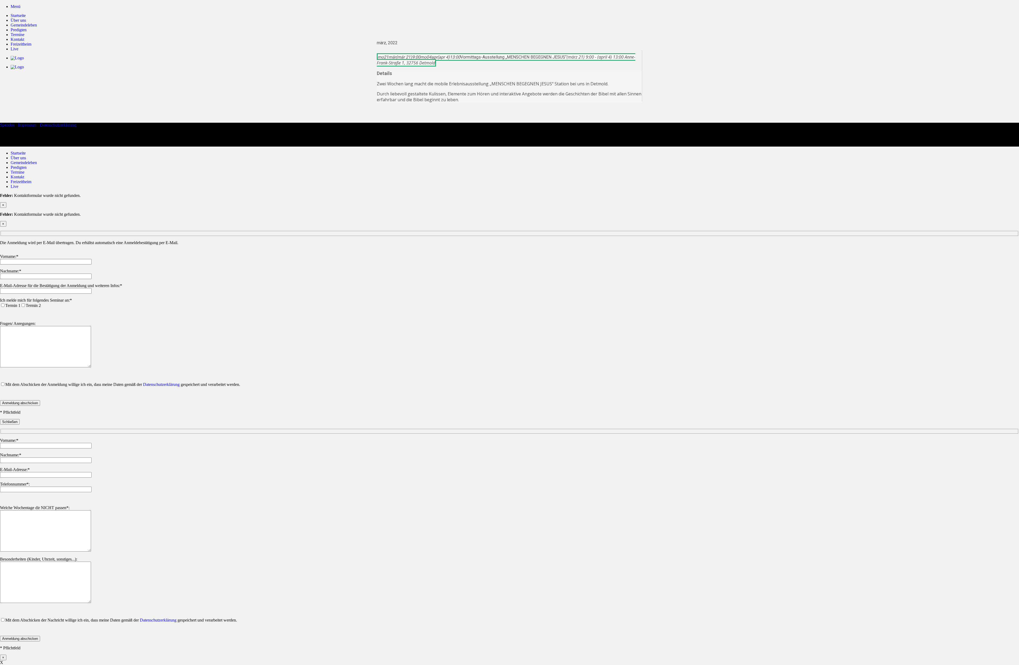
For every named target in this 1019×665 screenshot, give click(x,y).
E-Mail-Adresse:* (15, 469)
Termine (17, 172)
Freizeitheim (21, 181)
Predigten (19, 30)
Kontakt (17, 177)
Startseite (18, 15)
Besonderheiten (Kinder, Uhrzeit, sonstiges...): (38, 559)
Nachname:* (10, 271)
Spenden (7, 125)
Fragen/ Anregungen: (18, 323)
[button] (15, 6)
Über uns (18, 20)
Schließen (10, 422)
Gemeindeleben (24, 25)
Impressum (27, 125)
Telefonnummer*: (15, 484)
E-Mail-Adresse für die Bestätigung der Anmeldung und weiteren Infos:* (61, 285)
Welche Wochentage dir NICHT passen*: (35, 507)
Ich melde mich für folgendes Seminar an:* (36, 300)
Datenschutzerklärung (58, 125)
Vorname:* (9, 256)
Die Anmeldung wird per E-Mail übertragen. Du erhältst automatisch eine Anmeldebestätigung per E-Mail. (89, 242)
